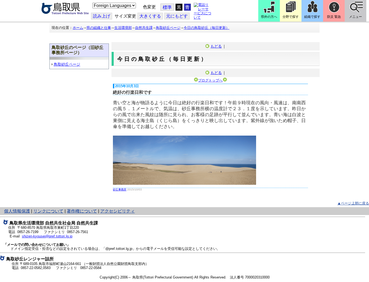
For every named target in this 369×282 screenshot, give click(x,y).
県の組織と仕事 (98, 28)
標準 (167, 7)
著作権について (82, 211)
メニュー (355, 17)
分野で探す (291, 17)
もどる (216, 46)
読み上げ (101, 16)
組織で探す (312, 17)
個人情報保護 (17, 211)
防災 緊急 (334, 17)
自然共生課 (144, 28)
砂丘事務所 (119, 189)
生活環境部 (123, 28)
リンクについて (48, 211)
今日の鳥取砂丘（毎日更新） (206, 28)
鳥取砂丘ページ (168, 28)
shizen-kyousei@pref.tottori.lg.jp (47, 236)
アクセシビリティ (117, 211)
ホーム (78, 28)
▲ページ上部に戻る (353, 203)
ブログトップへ (210, 80)
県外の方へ (269, 17)
